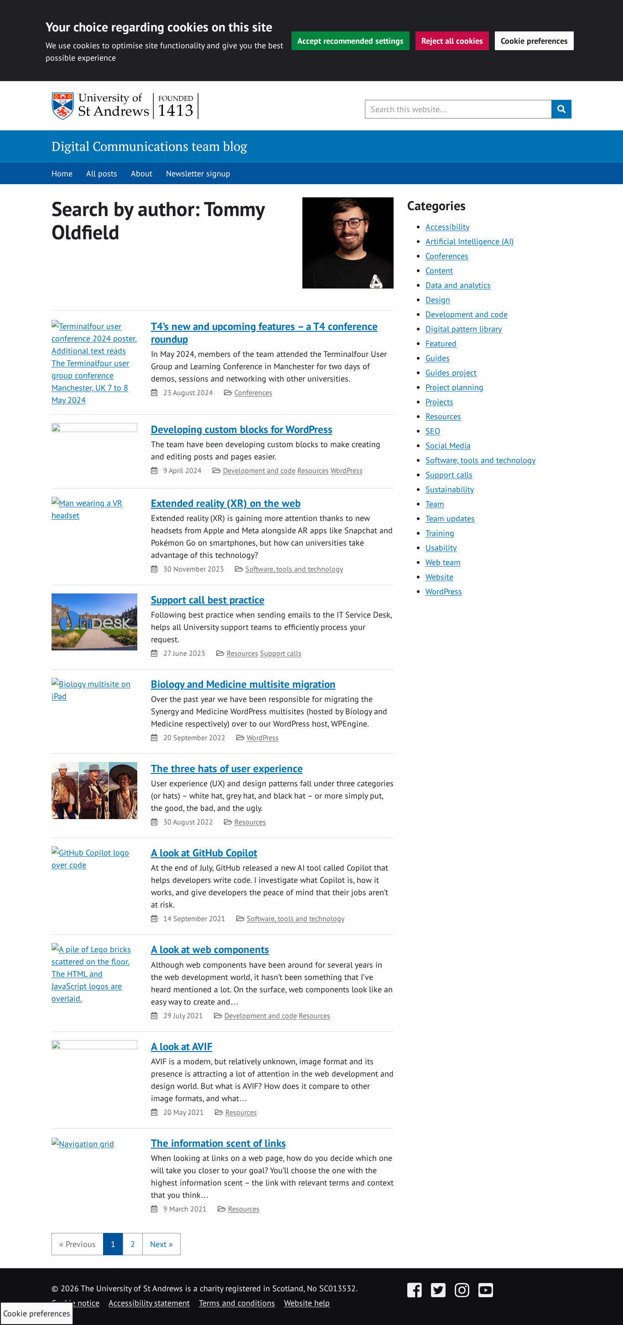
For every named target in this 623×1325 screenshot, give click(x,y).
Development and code (259, 470)
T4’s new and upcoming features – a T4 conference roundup (264, 332)
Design (438, 299)
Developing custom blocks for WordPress (241, 429)
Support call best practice (208, 599)
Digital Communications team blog (149, 146)
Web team (443, 562)
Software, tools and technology (294, 568)
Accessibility (447, 227)
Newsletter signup (198, 173)
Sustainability (450, 489)
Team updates (450, 518)
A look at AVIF (182, 1046)
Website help (307, 1303)
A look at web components (210, 949)
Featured (441, 343)
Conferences (253, 392)
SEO (433, 431)
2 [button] (132, 1244)
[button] (78, 1244)
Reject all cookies (452, 41)
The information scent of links (218, 1143)
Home (62, 173)
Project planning (454, 387)
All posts (101, 173)
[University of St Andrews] (126, 106)
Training (440, 533)
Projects (439, 402)
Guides (438, 358)
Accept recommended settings (350, 41)
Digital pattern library (464, 329)
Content (439, 270)
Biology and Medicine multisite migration (243, 684)
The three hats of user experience (227, 768)
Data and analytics (458, 285)
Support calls (280, 653)
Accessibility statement (149, 1303)
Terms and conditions (237, 1303)
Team (435, 504)
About (141, 173)
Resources (313, 470)
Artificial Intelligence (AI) (470, 241)
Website (439, 577)
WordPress (347, 470)
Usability (441, 547)
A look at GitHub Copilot (204, 852)
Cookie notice (75, 1303)
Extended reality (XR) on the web (226, 503)
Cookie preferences (534, 41)
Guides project (451, 372)
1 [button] (113, 1244)
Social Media (448, 445)
